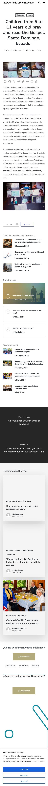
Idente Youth (17, 501)
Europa (17, 550)
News (30, 15)
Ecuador (20, 15)
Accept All (24, 769)
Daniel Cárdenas (15, 50)
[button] (44, 2)
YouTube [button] (35, 665)
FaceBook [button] (23, 665)
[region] (24, 767)
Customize (24, 775)
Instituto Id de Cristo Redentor (18, 2)
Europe (8, 501)
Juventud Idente (27, 550)
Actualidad (10, 550)
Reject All (24, 781)
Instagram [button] (11, 665)
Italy (24, 501)
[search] (39, 2)
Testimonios (10, 554)
